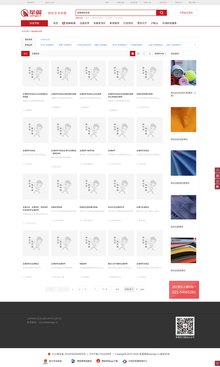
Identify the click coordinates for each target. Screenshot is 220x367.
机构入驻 (147, 2)
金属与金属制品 (142, 207)
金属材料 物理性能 (87, 151)
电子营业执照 (55, 361)
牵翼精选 (35, 54)
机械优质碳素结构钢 (144, 94)
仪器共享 (84, 23)
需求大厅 (142, 23)
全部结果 (25, 31)
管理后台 (163, 2)
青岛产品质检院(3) (119, 45)
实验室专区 (100, 23)
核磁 (87, 18)
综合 (25, 54)
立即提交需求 (186, 12)
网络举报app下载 (110, 361)
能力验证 (119, 18)
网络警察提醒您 (84, 361)
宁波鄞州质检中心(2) (137, 45)
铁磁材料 (83, 264)
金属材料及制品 (29, 151)
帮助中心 (178, 2)
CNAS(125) (45, 39)
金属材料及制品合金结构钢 (90, 94)
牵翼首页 (30, 2)
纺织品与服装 (97, 18)
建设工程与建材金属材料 (118, 264)
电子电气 (109, 18)
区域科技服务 (169, 23)
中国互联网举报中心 (138, 361)
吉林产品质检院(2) (173, 45)
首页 (55, 23)
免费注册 (120, 2)
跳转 (142, 289)
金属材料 (111, 151)
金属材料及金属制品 (31, 264)
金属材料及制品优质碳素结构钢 (63, 94)
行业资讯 (128, 23)
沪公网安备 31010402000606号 (69, 354)
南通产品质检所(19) (66, 45)
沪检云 (154, 23)
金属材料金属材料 (58, 264)
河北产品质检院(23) (48, 45)
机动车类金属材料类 (116, 207)
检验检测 (71, 23)
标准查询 (114, 23)
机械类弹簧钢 (56, 207)
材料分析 (79, 18)
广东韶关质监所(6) (83, 45)
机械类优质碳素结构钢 (89, 207)
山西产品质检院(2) (155, 45)
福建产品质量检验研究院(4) (101, 45)
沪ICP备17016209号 (101, 354)
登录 (107, 2)
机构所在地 (159, 54)
